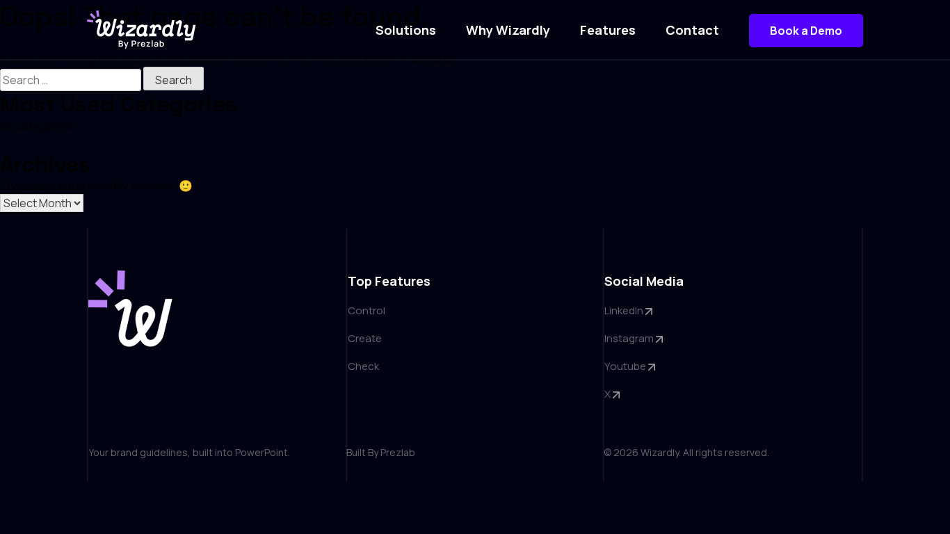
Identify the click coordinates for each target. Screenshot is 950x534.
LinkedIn (624, 310)
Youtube (626, 366)
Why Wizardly (508, 30)
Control (366, 310)
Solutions (406, 30)
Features (608, 30)
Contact (692, 30)
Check (363, 366)
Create (365, 338)
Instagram (630, 338)
